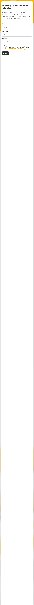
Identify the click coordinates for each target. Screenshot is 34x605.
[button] (31, 13)
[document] (17, 302)
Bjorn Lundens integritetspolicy (14, 49)
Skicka (5, 53)
